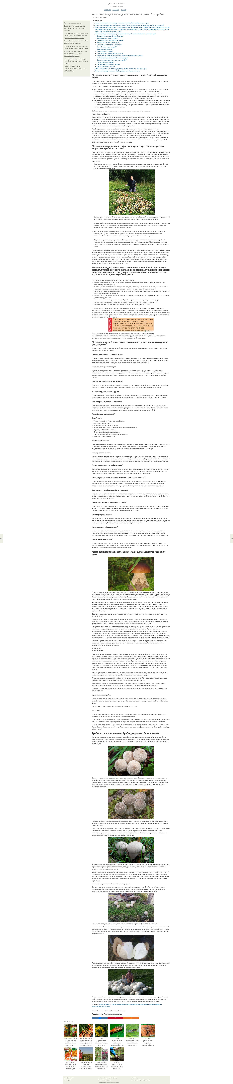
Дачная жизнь (116, 3)
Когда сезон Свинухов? (104, 49)
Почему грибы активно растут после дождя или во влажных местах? (120, 56)
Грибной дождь (107, 1010)
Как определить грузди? (105, 51)
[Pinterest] (115, 1018)
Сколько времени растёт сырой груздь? (110, 36)
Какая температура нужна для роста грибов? (112, 60)
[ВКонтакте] (100, 1018)
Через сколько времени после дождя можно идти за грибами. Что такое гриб (121, 69)
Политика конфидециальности (104, 1080)
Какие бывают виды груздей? (107, 47)
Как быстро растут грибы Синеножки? (109, 45)
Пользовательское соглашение (110, 1078)
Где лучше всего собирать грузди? (108, 64)
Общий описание (122, 1010)
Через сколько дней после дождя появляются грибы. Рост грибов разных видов (122, 23)
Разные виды (100, 1010)
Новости (115, 9)
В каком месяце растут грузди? (107, 38)
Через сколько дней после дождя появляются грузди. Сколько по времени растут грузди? (125, 34)
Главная (107, 9)
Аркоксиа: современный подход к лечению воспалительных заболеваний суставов (75, 54)
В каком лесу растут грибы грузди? (108, 42)
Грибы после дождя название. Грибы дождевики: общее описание (117, 71)
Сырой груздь (114, 1010)
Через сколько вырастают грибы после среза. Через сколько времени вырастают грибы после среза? (129, 25)
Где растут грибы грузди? (105, 62)
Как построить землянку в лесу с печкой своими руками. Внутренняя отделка (76, 61)
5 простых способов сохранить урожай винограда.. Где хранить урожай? (75, 28)
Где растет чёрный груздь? (106, 66)
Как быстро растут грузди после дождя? (110, 40)
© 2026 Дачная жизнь (69, 1078)
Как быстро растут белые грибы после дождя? (112, 58)
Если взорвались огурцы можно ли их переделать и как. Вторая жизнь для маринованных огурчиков (76, 36)
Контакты (100, 1078)
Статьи (123, 9)
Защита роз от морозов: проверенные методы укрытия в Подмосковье (75, 69)
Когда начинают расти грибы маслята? (110, 53)
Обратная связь (134, 1078)
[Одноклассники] (131, 1018)
